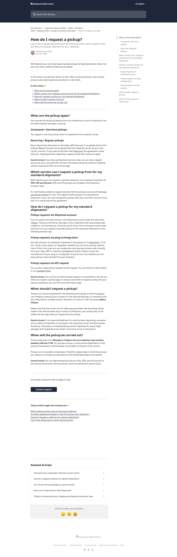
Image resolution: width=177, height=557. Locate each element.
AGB (122, 545)
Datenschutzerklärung (108, 545)
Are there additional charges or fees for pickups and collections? (60, 414)
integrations (94, 242)
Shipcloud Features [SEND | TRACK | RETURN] (63, 28)
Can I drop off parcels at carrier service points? (52, 420)
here (68, 166)
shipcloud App (90, 545)
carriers (101, 293)
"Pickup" (34, 222)
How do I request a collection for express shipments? (55, 417)
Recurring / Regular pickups (129, 49)
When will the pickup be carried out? (51, 102)
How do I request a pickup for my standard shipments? (59, 96)
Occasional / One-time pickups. (129, 42)
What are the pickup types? (46, 90)
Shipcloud (78, 151)
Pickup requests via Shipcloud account (128, 73)
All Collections (36, 28)
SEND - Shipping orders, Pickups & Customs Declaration (53, 31)
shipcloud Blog (76, 545)
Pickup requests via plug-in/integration (131, 79)
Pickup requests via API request (130, 86)
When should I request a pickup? (49, 99)
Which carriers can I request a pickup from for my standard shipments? (67, 93)
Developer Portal (44, 271)
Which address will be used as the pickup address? (54, 411)
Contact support (44, 389)
